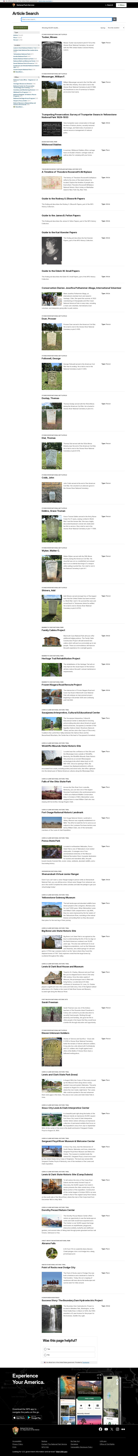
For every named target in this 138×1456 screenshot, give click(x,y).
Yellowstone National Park (21, 54)
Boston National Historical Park (23, 58)
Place (15, 37)
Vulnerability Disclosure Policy (81, 1447)
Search (110, 5)
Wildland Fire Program (20, 92)
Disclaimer (74, 1444)
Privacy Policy (17, 1444)
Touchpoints (85, 1362)
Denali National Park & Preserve (23, 63)
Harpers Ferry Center (20, 100)
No (48, 1355)
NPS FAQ (45, 1447)
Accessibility (17, 1441)
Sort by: (103, 28)
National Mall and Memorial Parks (24, 61)
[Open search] (38, 45)
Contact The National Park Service (54, 1444)
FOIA (14, 1447)
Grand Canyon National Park (22, 69)
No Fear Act (75, 1441)
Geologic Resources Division (22, 83)
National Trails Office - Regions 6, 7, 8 (25, 80)
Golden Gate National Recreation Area (25, 50)
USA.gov (103, 1441)
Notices (44, 1441)
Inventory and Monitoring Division (24, 90)
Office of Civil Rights (107, 1444)
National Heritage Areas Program (24, 98)
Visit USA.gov (61, 1452)
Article (15, 35)
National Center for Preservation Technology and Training (23, 86)
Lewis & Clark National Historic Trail (24, 48)
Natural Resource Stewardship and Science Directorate (24, 103)
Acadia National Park (20, 56)
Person (15, 40)
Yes (48, 1349)
